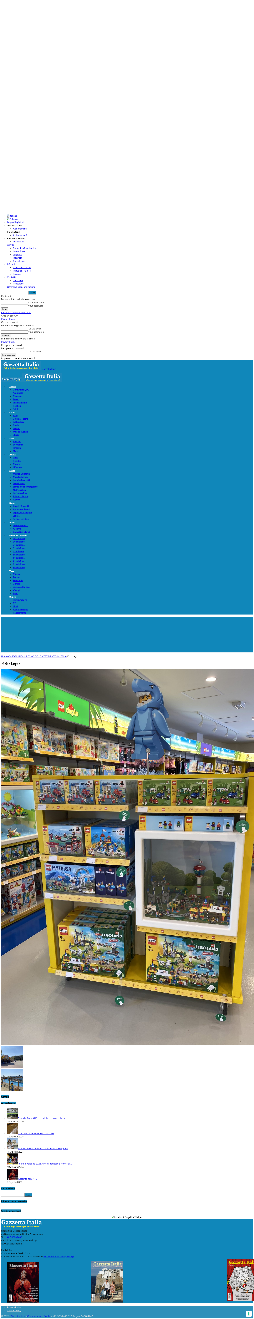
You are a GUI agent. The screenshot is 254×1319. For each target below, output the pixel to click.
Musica (16, 573)
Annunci (17, 441)
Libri (15, 606)
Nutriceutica (19, 489)
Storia (16, 434)
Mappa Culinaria (21, 473)
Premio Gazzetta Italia (18, 535)
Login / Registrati (15, 222)
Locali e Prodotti (21, 480)
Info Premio (19, 538)
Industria (17, 257)
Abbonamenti (20, 228)
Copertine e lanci (21, 531)
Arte (15, 415)
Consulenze (19, 260)
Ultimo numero (20, 525)
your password (36, 305)
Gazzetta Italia (18, 1316)
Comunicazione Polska (24, 248)
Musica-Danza (20, 431)
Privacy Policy (8, 319)
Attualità (12, 386)
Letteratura (18, 421)
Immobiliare (19, 251)
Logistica (17, 254)
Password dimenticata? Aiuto (16, 312)
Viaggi (16, 590)
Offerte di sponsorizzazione (21, 286)
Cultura (12, 412)
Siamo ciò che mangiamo (25, 486)
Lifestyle (17, 467)
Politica (17, 405)
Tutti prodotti (20, 599)
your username (36, 302)
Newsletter (18, 241)
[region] (127, 634)
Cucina (12, 471)
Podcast (17, 577)
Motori (16, 428)
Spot (15, 593)
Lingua (12, 503)
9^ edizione (19, 567)
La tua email (34, 328)
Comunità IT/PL (21, 389)
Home (4, 656)
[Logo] (11, 381)
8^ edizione (19, 564)
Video (11, 571)
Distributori (19, 483)
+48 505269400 (13, 1237)
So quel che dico (21, 518)
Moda (16, 425)
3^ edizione (19, 548)
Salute (16, 409)
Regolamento (19, 612)
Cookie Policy (14, 1310)
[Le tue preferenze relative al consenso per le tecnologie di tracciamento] (249, 1314)
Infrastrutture (20, 402)
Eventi (16, 399)
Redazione (18, 283)
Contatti (11, 277)
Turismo (12, 454)
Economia (18, 444)
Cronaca (17, 396)
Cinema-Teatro (20, 418)
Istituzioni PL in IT (22, 270)
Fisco (15, 451)
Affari (11, 438)
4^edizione (18, 551)
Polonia (17, 273)
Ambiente (18, 392)
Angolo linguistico (22, 506)
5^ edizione (19, 554)
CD (14, 603)
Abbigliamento (20, 609)
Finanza (17, 447)
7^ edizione (19, 561)
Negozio (12, 597)
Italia (15, 457)
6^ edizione (19, 557)
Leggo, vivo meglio (22, 512)
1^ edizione (19, 541)
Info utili (11, 264)
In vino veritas (20, 493)
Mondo (16, 464)
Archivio (17, 528)
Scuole (16, 515)
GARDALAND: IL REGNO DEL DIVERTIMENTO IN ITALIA (37, 656)
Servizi (10, 244)
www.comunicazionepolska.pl (59, 1256)
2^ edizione (19, 544)
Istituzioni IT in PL (22, 267)
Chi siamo (18, 280)
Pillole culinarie (20, 496)
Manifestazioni (20, 476)
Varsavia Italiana (21, 586)
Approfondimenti (21, 509)
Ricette (16, 499)
